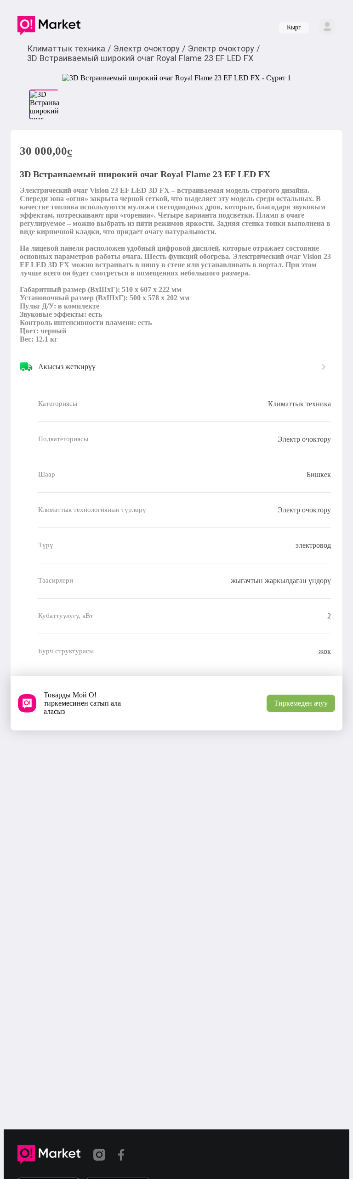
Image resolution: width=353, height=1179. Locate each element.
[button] (48, 27)
